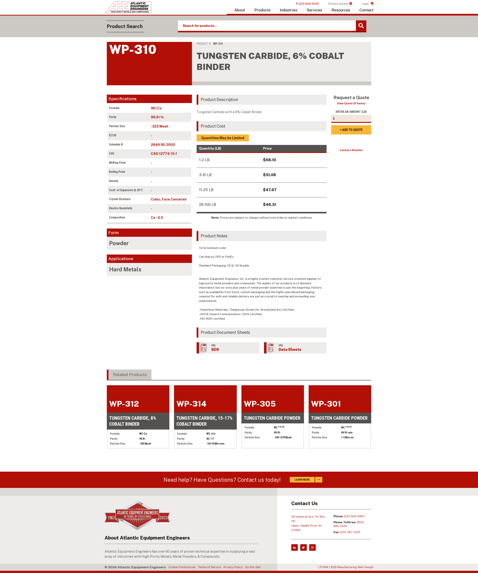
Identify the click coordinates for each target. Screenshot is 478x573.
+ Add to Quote (351, 130)
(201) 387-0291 (350, 532)
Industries (288, 10)
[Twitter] (303, 547)
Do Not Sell (252, 567)
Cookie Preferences (181, 567)
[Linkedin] (294, 547)
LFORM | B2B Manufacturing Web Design (345, 567)
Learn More (302, 479)
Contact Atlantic (351, 150)
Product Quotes (340, 3)
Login (365, 3)
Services (314, 10)
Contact (366, 10)
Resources (340, 10)
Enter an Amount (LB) (351, 112)
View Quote (351, 103)
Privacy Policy (233, 567)
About (239, 10)
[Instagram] (312, 547)
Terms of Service (209, 567)
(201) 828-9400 (354, 516)
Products (262, 10)
